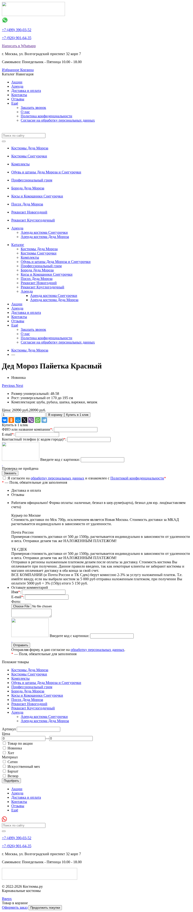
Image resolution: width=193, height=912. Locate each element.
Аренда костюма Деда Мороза (45, 237)
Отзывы (17, 99)
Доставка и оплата (26, 91)
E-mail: (8, 434)
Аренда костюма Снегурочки (44, 232)
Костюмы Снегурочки (29, 156)
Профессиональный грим (31, 180)
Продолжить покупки (45, 907)
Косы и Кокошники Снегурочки (37, 196)
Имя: (16, 592)
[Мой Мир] (18, 420)
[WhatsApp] (37, 420)
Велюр (13, 776)
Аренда (17, 86)
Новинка (15, 748)
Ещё (14, 103)
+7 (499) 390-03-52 (16, 30)
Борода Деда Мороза (27, 188)
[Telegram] (44, 420)
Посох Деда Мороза (27, 204)
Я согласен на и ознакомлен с (86, 478)
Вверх (7, 899)
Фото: (16, 602)
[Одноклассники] (11, 420)
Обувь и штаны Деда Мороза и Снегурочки (46, 172)
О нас (25, 112)
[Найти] (4, 141)
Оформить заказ (15, 907)
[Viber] (31, 420)
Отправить (20, 645)
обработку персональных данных (57, 478)
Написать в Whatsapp (19, 46)
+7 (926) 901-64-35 (16, 38)
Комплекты (20, 164)
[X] (24, 420)
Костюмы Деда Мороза (29, 148)
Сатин (13, 762)
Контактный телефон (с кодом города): (34, 439)
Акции (16, 82)
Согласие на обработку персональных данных (58, 120)
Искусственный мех (24, 767)
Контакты (19, 95)
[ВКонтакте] (5, 420)
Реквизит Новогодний (29, 212)
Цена (6, 734)
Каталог (17, 245)
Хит (11, 753)
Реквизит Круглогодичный (33, 220)
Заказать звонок (33, 108)
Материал (10, 757)
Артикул (9, 729)
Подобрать (11, 780)
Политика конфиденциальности (46, 116)
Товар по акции (20, 743)
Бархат (13, 771)
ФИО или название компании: (27, 429)
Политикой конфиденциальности (137, 478)
